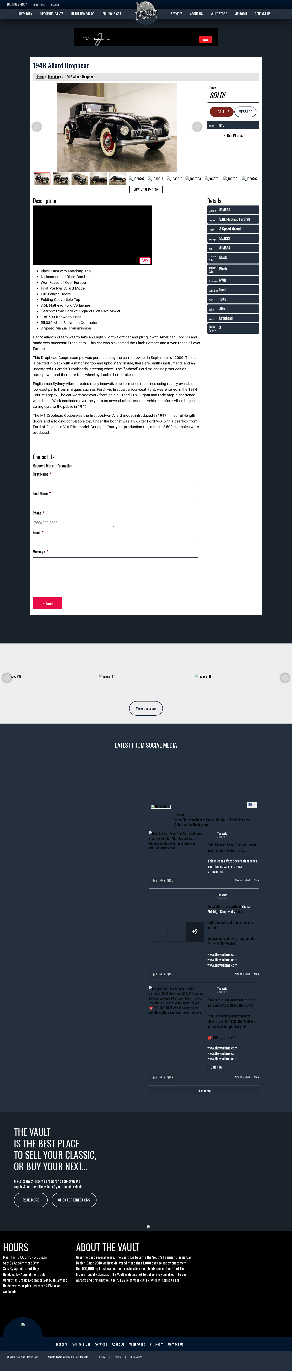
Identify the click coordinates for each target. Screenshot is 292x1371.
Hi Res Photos (233, 135)
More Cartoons (146, 708)
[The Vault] (161, 807)
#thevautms (215, 871)
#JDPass (236, 866)
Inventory (54, 76)
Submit (48, 603)
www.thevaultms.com (222, 954)
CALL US (223, 111)
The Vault (222, 833)
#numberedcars (218, 866)
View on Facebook (243, 880)
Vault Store (137, 1344)
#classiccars (216, 861)
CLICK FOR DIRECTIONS (74, 1200)
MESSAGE (245, 111)
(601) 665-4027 (17, 4)
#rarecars (250, 861)
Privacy (101, 1357)
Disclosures (136, 1357)
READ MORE (31, 1200)
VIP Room (156, 1344)
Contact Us (176, 1344)
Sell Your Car (81, 1344)
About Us (118, 1344)
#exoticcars (234, 861)
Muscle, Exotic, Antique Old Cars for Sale (68, 1357)
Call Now (216, 1067)
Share (256, 880)
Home (40, 76)
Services (101, 1344)
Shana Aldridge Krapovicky (228, 908)
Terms (118, 1357)
